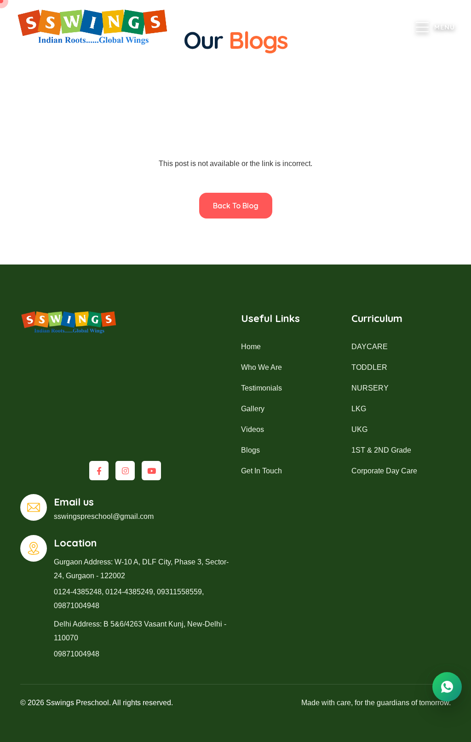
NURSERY (370, 388)
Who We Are (261, 367)
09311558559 (179, 592)
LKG (358, 409)
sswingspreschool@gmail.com (104, 516)
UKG (359, 429)
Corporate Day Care (384, 471)
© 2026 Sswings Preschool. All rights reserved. (96, 703)
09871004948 (76, 606)
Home (251, 347)
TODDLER (369, 367)
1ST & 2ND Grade (381, 450)
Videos (252, 429)
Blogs (250, 450)
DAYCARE (369, 347)
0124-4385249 (129, 592)
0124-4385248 (78, 592)
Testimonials (261, 388)
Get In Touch (261, 471)
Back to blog (235, 205)
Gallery (252, 409)
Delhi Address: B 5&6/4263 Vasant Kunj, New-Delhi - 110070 (140, 631)
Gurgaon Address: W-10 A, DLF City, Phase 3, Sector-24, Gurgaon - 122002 (141, 569)
